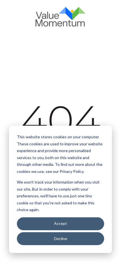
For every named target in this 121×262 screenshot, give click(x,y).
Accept (60, 223)
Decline (60, 238)
